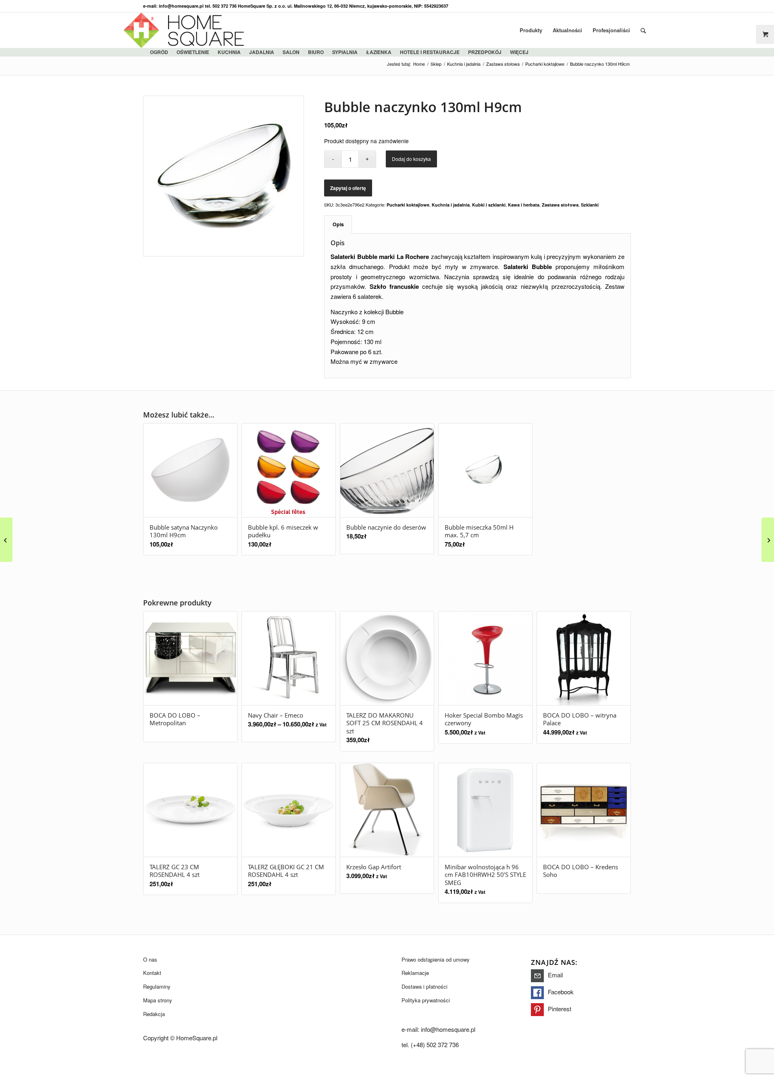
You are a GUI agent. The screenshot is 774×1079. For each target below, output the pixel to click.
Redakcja (154, 1014)
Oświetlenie (193, 52)
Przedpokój (484, 52)
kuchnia (229, 52)
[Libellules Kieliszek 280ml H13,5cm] (768, 540)
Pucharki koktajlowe (408, 205)
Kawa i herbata (523, 205)
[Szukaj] (643, 30)
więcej (519, 52)
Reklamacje (415, 973)
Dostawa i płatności (424, 986)
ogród (159, 52)
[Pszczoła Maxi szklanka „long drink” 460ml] (6, 540)
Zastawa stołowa (560, 205)
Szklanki (590, 205)
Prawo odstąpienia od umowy (436, 959)
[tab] (338, 224)
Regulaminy (157, 986)
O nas (150, 959)
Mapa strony (157, 1000)
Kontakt (152, 973)
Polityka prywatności (426, 1000)
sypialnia (345, 52)
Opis (338, 224)
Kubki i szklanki (489, 205)
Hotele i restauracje (430, 52)
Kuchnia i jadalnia (451, 205)
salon (291, 52)
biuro (316, 52)
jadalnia (261, 52)
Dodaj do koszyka (411, 158)
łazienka (378, 52)
